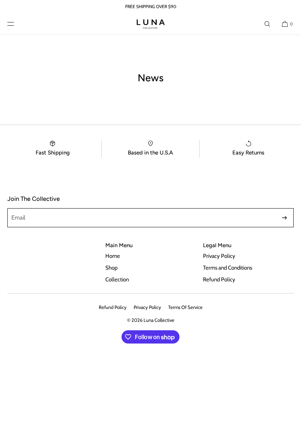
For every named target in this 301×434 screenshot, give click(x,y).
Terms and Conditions (227, 267)
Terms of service (185, 307)
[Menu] (16, 24)
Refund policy (113, 307)
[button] (267, 24)
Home (112, 256)
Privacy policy (147, 307)
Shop (111, 267)
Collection (117, 279)
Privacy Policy (219, 256)
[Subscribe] (284, 217)
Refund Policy (219, 279)
